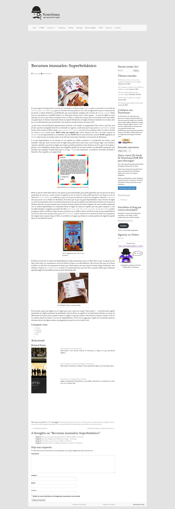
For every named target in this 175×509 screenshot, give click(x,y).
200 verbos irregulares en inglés (130, 98)
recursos (111, 422)
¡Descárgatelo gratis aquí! (127, 188)
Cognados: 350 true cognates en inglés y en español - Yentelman (62, 443)
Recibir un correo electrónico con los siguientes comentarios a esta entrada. (56, 496)
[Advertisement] (87, 46)
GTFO (101, 28)
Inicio (34, 28)
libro (89, 422)
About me (109, 28)
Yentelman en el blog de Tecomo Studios (73, 379)
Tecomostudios (75, 424)
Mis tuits (120, 238)
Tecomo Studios (44, 197)
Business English (90, 28)
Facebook (35, 135)
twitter (92, 424)
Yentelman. (124, 195)
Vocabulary (61, 28)
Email (33, 483)
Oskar (86, 108)
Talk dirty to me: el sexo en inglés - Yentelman (56, 441)
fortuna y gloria (104, 113)
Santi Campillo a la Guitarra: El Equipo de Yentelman (77, 364)
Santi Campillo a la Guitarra (41, 110)
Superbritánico (104, 128)
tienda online (85, 424)
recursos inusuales (37, 424)
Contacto (118, 28)
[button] (73, 91)
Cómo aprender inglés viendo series (131, 103)
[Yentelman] (45, 12)
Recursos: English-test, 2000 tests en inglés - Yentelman (59, 439)
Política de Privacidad (79, 504)
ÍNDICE (41, 28)
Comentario (35, 454)
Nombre (34, 475)
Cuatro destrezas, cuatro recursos (71, 349)
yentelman (98, 424)
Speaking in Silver (54, 424)
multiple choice (97, 422)
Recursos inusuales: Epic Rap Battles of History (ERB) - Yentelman (63, 437)
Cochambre (111, 197)
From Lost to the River (80, 422)
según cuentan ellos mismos (68, 130)
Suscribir (123, 226)
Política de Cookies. (109, 504)
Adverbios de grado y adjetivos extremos (101, 428)
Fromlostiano (69, 213)
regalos (46, 424)
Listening (79, 28)
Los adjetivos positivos (39, 428)
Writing (70, 28)
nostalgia (105, 422)
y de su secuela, (88, 209)
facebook (70, 422)
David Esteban (47, 74)
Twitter (33, 137)
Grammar (50, 28)
